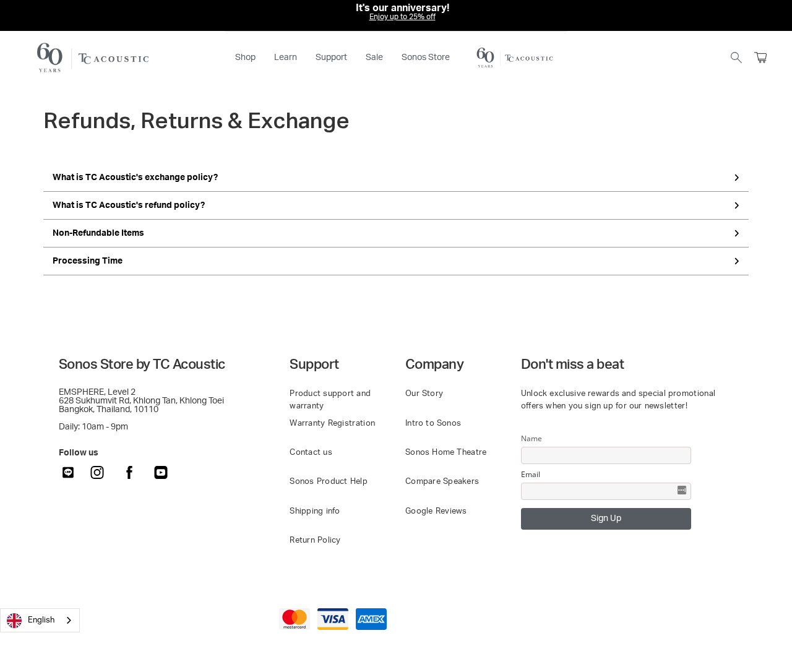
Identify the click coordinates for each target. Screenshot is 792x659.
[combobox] (40, 620)
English (41, 620)
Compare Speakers (442, 482)
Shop (245, 57)
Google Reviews (436, 511)
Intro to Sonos (433, 424)
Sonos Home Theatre (446, 453)
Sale (374, 57)
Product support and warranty (330, 400)
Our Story (424, 394)
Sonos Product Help (329, 482)
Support (331, 57)
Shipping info (315, 511)
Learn (285, 57)
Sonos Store (426, 57)
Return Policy (315, 540)
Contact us (311, 453)
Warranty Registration (332, 424)
